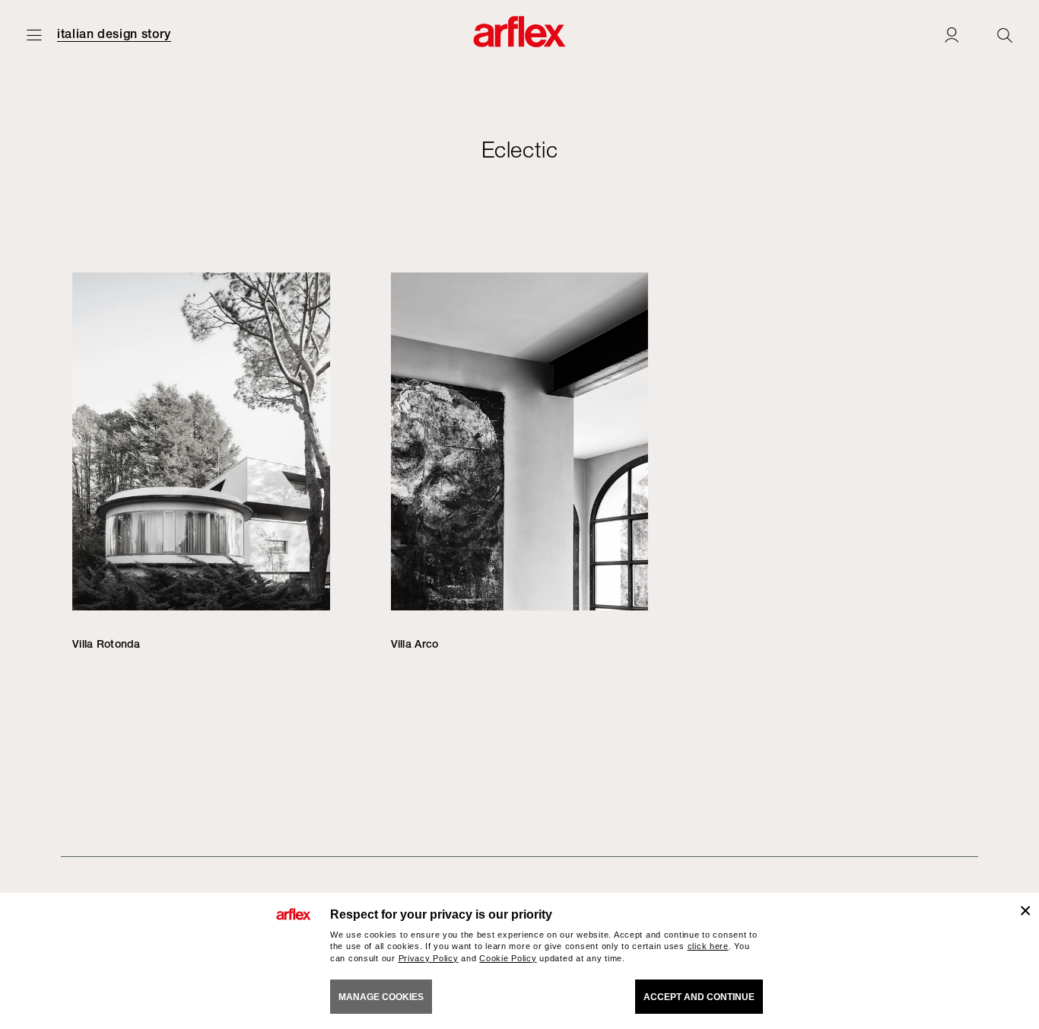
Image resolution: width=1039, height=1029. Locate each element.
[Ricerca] (1004, 34)
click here (708, 946)
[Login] (951, 34)
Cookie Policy (507, 958)
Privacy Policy (429, 958)
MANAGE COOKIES (381, 997)
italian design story (114, 34)
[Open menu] (34, 34)
